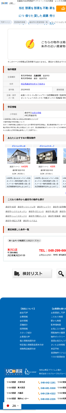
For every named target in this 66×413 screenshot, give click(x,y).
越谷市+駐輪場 (54, 216)
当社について (21, 9)
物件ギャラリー (58, 337)
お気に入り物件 (58, 329)
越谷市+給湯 (11, 207)
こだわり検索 (57, 317)
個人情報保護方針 (28, 341)
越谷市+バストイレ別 (26, 207)
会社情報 (24, 321)
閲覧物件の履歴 (58, 333)
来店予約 (55, 349)
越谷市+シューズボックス (16, 216)
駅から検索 (56, 321)
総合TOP (24, 313)
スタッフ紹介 (26, 333)
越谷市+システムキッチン (16, 211)
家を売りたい (52, 9)
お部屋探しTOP (58, 313)
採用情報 (24, 329)
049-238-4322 (48, 393)
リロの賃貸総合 (58, 357)
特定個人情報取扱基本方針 (32, 345)
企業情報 (24, 317)
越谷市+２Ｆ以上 (30, 221)
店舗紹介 (24, 325)
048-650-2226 (48, 399)
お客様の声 (25, 337)
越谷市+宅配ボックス (37, 216)
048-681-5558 (48, 388)
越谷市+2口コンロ (36, 211)
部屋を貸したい (38, 9)
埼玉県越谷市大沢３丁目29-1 (33, 84)
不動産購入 (45, 9)
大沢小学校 (36, 113)
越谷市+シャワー (44, 207)
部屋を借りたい (29, 9)
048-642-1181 (48, 382)
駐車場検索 (56, 325)
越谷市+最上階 (52, 211)
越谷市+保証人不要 (13, 221)
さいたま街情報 (58, 345)
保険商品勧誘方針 (28, 349)
